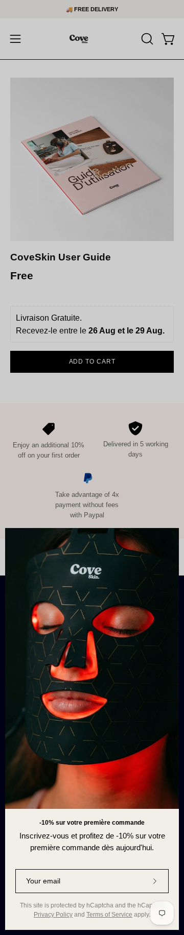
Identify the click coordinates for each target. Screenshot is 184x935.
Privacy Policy (53, 914)
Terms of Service (109, 914)
